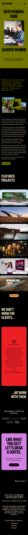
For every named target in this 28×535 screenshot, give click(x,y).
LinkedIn (14, 526)
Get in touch (14, 465)
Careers (14, 528)
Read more (6, 163)
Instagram (14, 523)
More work (14, 295)
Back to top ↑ (21, 481)
